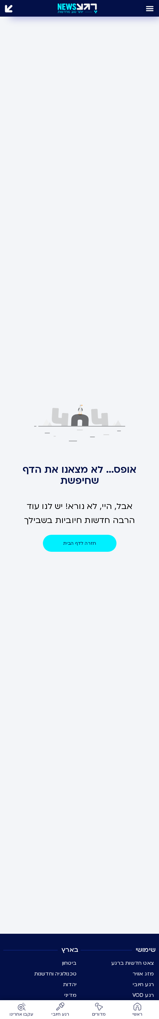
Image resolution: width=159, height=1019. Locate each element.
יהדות (70, 984)
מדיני (70, 995)
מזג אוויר (143, 973)
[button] (149, 8)
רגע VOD (143, 995)
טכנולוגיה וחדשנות (55, 973)
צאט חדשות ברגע (132, 963)
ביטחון (69, 963)
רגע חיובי (143, 984)
